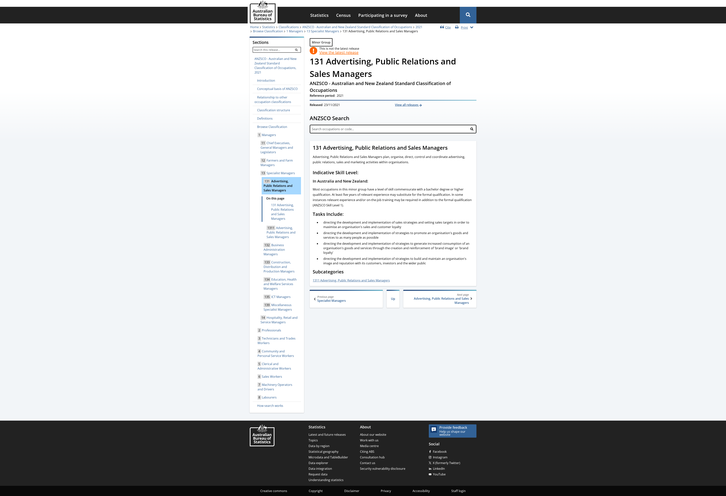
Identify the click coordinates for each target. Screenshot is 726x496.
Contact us (367, 463)
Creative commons (273, 491)
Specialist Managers (331, 299)
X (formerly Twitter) (446, 463)
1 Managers (294, 31)
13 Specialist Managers (323, 31)
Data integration (320, 469)
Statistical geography (323, 452)
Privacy (386, 491)
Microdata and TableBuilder (328, 457)
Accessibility (421, 491)
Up (393, 299)
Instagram (440, 457)
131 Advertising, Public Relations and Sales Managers (282, 212)
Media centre (369, 446)
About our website (373, 435)
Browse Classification (268, 31)
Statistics (319, 15)
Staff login (458, 491)
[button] (468, 15)
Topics (313, 440)
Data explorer (318, 463)
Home (254, 27)
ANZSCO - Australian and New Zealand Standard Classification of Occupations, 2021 (275, 65)
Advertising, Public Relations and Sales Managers (441, 299)
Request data (318, 474)
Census (343, 15)
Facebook (440, 452)
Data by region (319, 446)
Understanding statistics (326, 480)
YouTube (439, 474)
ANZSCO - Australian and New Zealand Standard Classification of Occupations (357, 27)
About (421, 15)
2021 (419, 27)
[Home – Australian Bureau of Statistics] (262, 435)
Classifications (289, 27)
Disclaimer (351, 491)
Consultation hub (372, 457)
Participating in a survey (382, 15)
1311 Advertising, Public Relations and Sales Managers (351, 280)
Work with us (369, 440)
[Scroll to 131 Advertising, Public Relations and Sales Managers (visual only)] (452, 148)
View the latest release (338, 52)
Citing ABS (367, 452)
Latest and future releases (327, 435)
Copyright (316, 491)
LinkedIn (439, 469)
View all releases (407, 105)
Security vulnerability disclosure (382, 469)
